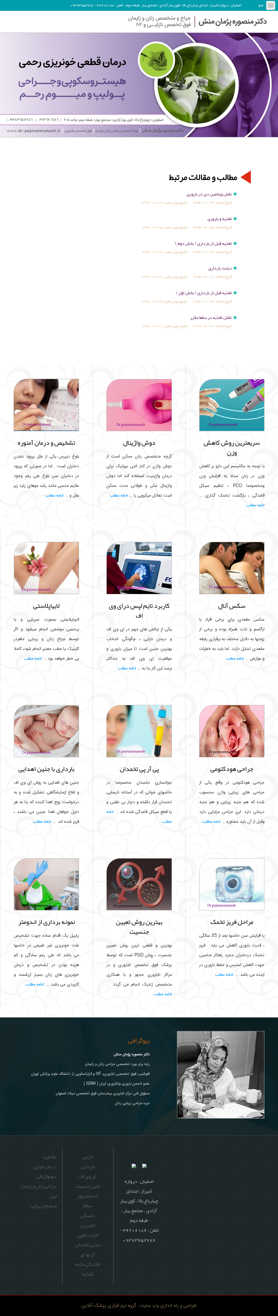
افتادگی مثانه (87, 1264)
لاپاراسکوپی (88, 1235)
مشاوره (50, 1157)
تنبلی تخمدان (87, 1245)
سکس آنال (231, 606)
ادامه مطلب (255, 505)
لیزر (53, 1196)
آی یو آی (87, 1254)
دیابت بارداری (220, 268)
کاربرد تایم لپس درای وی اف (139, 610)
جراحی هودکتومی (231, 769)
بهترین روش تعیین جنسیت (139, 926)
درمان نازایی (45, 1166)
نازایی (88, 1157)
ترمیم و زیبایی (43, 1205)
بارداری (88, 1166)
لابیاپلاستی (46, 606)
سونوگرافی (46, 1176)
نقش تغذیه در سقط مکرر (211, 317)
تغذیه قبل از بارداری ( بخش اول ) (204, 292)
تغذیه (87, 1274)
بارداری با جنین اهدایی (46, 769)
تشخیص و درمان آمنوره (46, 442)
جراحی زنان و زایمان (38, 1186)
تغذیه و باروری (219, 218)
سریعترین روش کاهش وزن (232, 447)
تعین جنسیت (87, 1186)
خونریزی (88, 1225)
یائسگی (88, 1215)
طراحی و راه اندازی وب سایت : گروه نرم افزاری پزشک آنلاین (139, 1305)
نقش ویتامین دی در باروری (209, 194)
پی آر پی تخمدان (139, 769)
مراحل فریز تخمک (231, 922)
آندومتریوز (87, 1196)
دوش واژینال (139, 442)
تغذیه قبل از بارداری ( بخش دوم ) (203, 243)
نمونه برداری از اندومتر (46, 922)
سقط (87, 1205)
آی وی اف (87, 1176)
